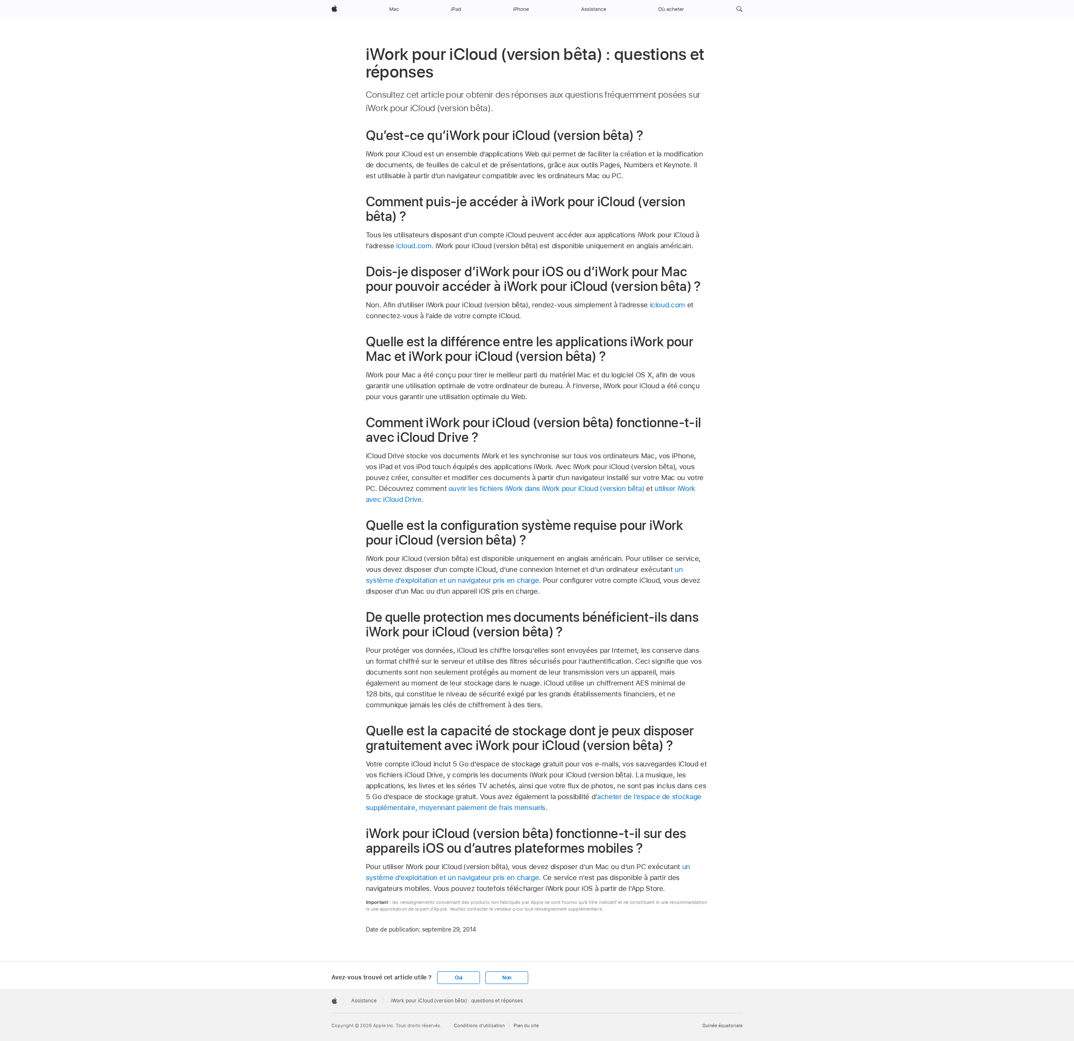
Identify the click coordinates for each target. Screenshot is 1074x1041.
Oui (458, 978)
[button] (739, 9)
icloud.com (413, 245)
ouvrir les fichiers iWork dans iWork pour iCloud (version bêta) (546, 488)
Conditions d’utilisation (479, 1025)
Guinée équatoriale (722, 1025)
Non (506, 978)
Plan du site (526, 1025)
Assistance (364, 1001)
